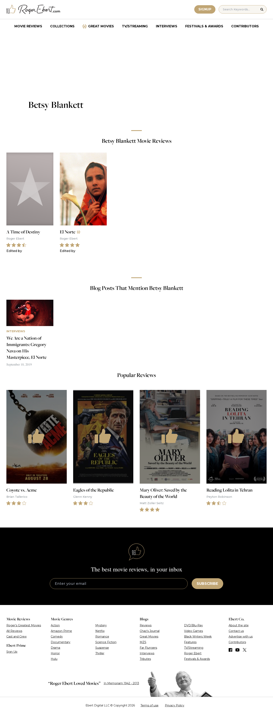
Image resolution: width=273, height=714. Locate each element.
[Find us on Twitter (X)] (244, 650)
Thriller (99, 653)
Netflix (100, 631)
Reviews (145, 625)
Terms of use (149, 705)
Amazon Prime (61, 631)
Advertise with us (241, 636)
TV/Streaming (135, 26)
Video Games (193, 631)
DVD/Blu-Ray (193, 625)
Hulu (54, 659)
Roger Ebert (192, 653)
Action (55, 625)
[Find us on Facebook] (230, 650)
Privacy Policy (174, 705)
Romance (102, 636)
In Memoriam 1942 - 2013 (121, 683)
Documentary (60, 642)
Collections (62, 26)
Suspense (102, 648)
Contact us (236, 631)
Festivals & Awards (204, 26)
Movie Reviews (28, 26)
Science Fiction (106, 642)
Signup (204, 9)
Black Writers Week (198, 636)
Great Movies (101, 26)
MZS (143, 642)
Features (190, 642)
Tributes (145, 659)
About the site (239, 625)
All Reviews (14, 631)
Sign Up (11, 652)
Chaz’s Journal (149, 631)
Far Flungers (148, 648)
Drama (55, 648)
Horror (55, 653)
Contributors (245, 26)
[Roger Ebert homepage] (33, 9)
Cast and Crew (16, 636)
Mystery (101, 625)
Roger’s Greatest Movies (23, 625)
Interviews (166, 26)
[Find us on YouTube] (237, 650)
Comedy (57, 636)
